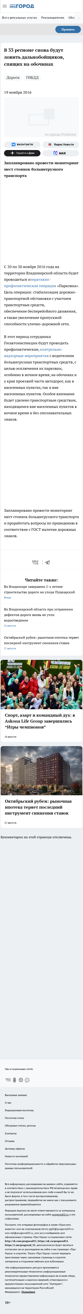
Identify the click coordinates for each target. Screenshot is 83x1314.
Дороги (13, 77)
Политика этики (14, 1117)
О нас (8, 1102)
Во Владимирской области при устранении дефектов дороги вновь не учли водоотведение (38, 617)
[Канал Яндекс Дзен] (22, 153)
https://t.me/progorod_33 (20, 1245)
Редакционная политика (19, 1110)
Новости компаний (16, 1156)
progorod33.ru (60, 1214)
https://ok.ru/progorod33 (53, 1241)
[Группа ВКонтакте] (22, 145)
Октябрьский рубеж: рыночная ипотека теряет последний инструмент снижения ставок (41, 642)
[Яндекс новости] (61, 145)
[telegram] (49, 562)
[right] (78, 18)
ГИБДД (32, 77)
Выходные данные (16, 1095)
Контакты (11, 1133)
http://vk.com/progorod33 (20, 1241)
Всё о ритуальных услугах (19, 17)
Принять (68, 29)
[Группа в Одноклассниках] (14, 1080)
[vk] (35, 562)
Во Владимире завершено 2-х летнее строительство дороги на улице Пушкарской (39, 591)
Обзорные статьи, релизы (20, 1125)
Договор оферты (15, 1148)
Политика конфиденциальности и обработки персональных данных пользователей (40, 1165)
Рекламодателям (52, 17)
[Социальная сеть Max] (61, 153)
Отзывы (9, 1141)
